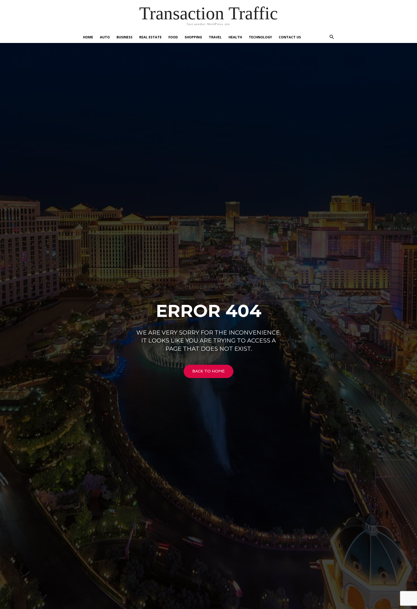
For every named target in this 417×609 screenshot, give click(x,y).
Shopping (193, 37)
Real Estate (150, 37)
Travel (215, 37)
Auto (105, 37)
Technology (260, 37)
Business (124, 37)
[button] (331, 37)
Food (173, 37)
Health (235, 37)
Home (88, 37)
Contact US (290, 37)
